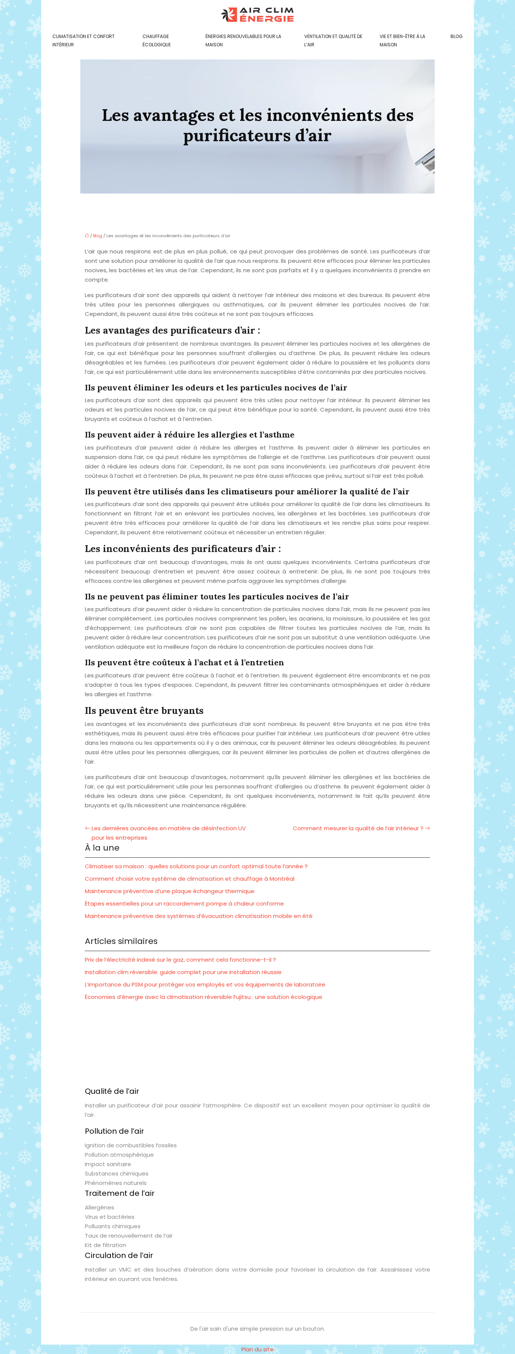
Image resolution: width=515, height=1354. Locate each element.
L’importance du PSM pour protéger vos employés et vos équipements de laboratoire (205, 984)
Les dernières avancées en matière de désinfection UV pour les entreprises (169, 833)
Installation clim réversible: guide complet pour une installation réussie (183, 972)
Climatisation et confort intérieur (83, 40)
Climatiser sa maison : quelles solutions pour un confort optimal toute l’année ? (196, 866)
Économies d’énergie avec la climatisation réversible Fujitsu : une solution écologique (203, 997)
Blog (457, 36)
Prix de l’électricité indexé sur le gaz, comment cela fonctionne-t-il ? (180, 960)
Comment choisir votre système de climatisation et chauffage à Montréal (189, 879)
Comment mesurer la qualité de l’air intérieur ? (358, 828)
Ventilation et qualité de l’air (333, 40)
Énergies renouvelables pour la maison (243, 40)
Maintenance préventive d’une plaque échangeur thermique (169, 891)
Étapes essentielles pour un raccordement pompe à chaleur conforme (184, 903)
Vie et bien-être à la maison (402, 40)
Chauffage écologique (157, 40)
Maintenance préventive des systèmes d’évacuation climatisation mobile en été (199, 916)
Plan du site (257, 1349)
